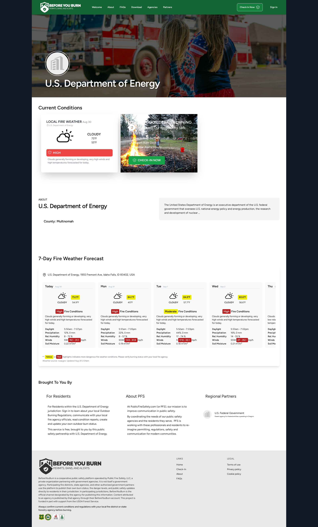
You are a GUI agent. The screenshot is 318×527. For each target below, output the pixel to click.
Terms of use (233, 464)
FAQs (123, 7)
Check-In (181, 469)
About (110, 7)
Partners (167, 7)
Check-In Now (149, 160)
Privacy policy (234, 469)
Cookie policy (234, 474)
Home (179, 464)
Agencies (152, 7)
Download (136, 7)
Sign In (273, 7)
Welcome (97, 7)
